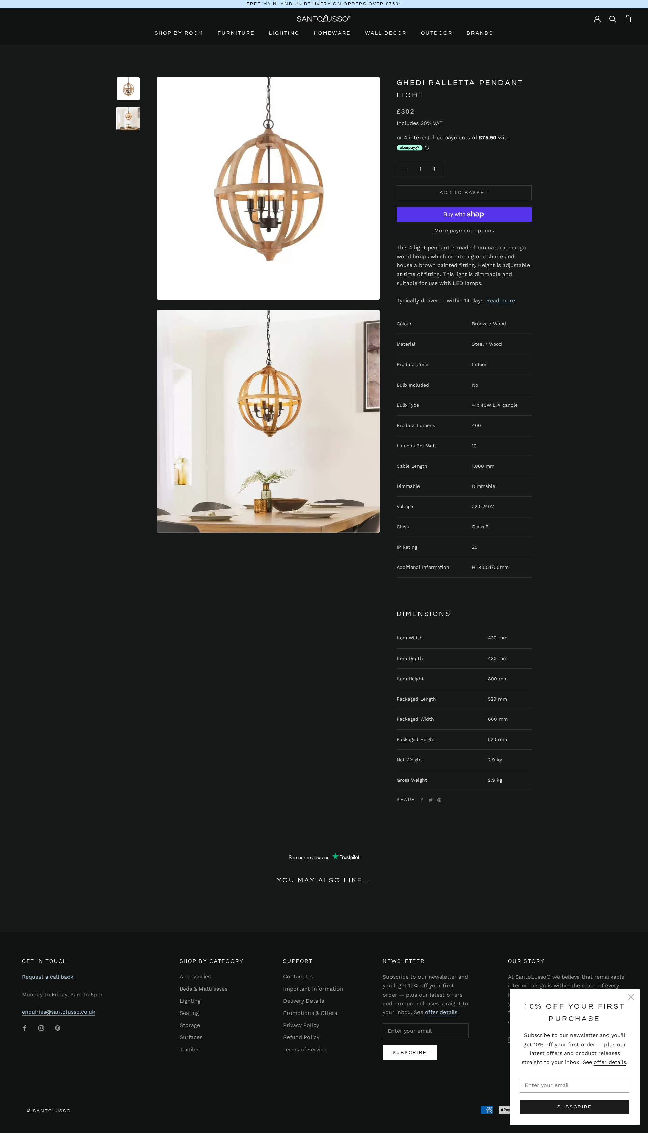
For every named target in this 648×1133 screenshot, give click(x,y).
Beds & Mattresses (203, 988)
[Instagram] (41, 1027)
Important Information (313, 988)
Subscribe (574, 1107)
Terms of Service (304, 1049)
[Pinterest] (439, 800)
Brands (480, 33)
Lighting (284, 33)
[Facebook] (422, 800)
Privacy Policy (301, 1025)
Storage (190, 1025)
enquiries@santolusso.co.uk (58, 1012)
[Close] (631, 997)
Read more (500, 300)
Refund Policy (301, 1037)
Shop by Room (179, 33)
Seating (189, 1013)
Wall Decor (386, 33)
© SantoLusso (49, 1111)
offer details (610, 1062)
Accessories (195, 976)
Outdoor (437, 33)
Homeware (332, 33)
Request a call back (47, 977)
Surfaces (191, 1037)
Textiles (189, 1049)
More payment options (464, 230)
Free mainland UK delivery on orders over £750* (324, 4)
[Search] (612, 18)
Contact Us (298, 976)
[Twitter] (431, 800)
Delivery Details (303, 1001)
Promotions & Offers (310, 1013)
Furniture (236, 33)
